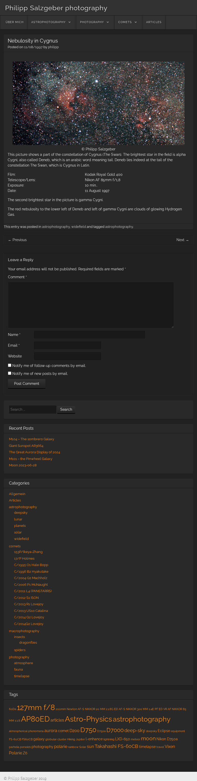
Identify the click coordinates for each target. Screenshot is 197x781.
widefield (78, 227)
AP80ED (35, 719)
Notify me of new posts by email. (40, 374)
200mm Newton (66, 709)
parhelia (14, 746)
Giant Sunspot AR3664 (26, 446)
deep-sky (134, 730)
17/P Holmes (24, 558)
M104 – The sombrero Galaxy (31, 439)
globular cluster (55, 739)
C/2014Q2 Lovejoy (28, 624)
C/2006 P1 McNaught (31, 585)
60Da (12, 709)
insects (19, 637)
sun (90, 746)
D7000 (115, 730)
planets (20, 526)
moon (148, 738)
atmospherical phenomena (26, 731)
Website (15, 356)
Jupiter (80, 739)
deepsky (20, 513)
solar (18, 532)
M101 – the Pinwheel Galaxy (30, 459)
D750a (101, 731)
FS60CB (27, 739)
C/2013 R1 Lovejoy (28, 604)
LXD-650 (122, 739)
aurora (50, 730)
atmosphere (23, 663)
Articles (154, 22)
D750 (88, 730)
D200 (75, 730)
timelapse (21, 676)
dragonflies (28, 642)
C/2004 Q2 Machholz (30, 578)
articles (57, 720)
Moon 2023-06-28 (23, 465)
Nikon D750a (167, 739)
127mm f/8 (36, 707)
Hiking (71, 739)
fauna (18, 669)
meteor (135, 739)
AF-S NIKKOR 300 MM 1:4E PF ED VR (143, 709)
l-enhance (94, 739)
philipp (53, 47)
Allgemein (17, 494)
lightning (108, 739)
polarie (60, 746)
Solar (82, 746)
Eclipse (164, 731)
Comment (17, 277)
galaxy (39, 739)
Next (182, 240)
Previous (17, 240)
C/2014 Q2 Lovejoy (29, 617)
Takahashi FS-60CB (116, 746)
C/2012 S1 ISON (26, 598)
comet (63, 731)
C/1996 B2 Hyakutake (31, 571)
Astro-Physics (88, 718)
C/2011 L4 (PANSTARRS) (33, 591)
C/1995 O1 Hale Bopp (31, 565)
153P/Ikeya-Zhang (28, 552)
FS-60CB (15, 739)
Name (14, 335)
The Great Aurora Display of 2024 (34, 452)
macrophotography (24, 631)
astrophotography (48, 22)
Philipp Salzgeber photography (56, 8)
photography (92, 22)
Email (14, 345)
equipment (178, 731)
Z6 (25, 753)
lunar (18, 519)
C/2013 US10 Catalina (31, 611)
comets (125, 22)
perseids (25, 746)
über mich (15, 22)
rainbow (73, 746)
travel (160, 746)
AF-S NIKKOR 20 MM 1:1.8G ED (98, 709)
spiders (19, 650)
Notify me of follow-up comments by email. (49, 366)
